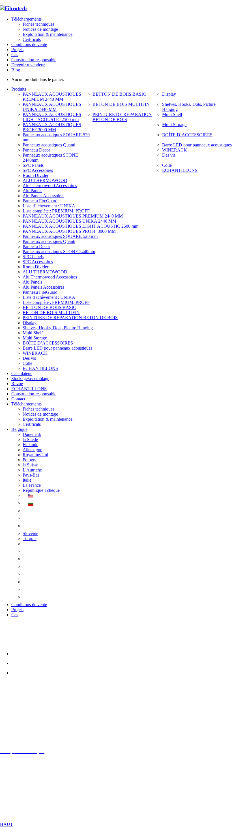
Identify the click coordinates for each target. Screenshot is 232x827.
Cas (14, 54)
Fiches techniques (38, 24)
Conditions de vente (29, 44)
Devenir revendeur (28, 64)
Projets (17, 49)
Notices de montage (40, 29)
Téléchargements (26, 19)
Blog (15, 69)
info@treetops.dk (29, 713)
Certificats (32, 39)
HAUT (6, 824)
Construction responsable (33, 59)
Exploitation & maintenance (47, 34)
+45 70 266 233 (31, 722)
